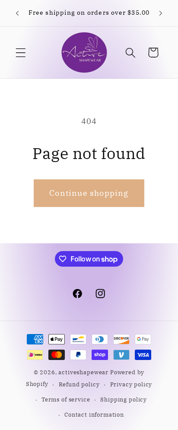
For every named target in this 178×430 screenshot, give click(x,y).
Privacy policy (131, 384)
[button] (21, 52)
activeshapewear (83, 372)
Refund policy (79, 384)
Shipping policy (123, 399)
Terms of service (65, 399)
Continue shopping (88, 193)
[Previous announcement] (17, 13)
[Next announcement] (160, 13)
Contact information (94, 414)
